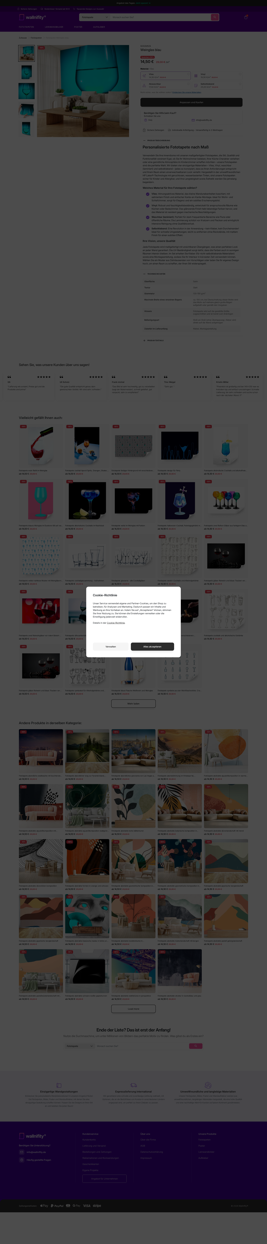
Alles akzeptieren (152, 646)
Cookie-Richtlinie (116, 622)
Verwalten (111, 646)
